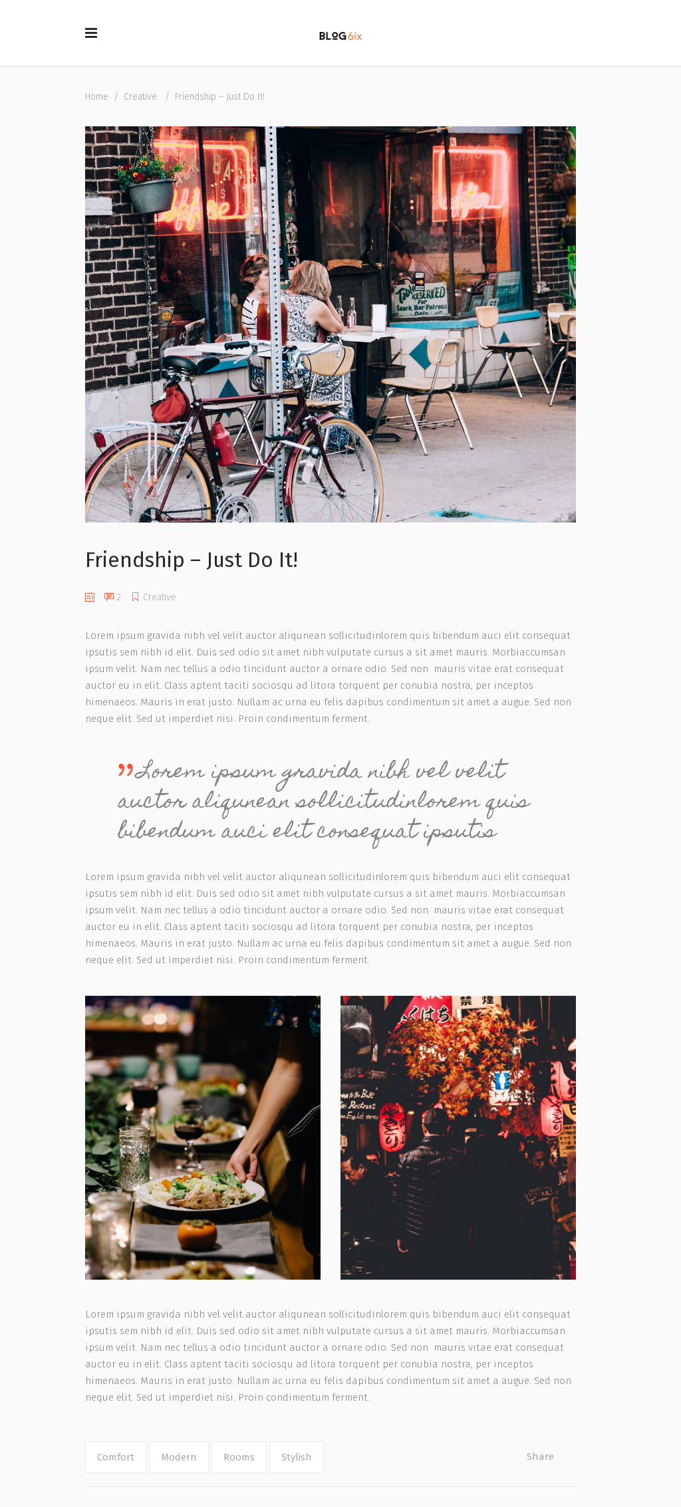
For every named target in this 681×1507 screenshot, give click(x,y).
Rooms (239, 1457)
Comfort (115, 1457)
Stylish (296, 1457)
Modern (179, 1457)
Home (96, 96)
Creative (140, 96)
